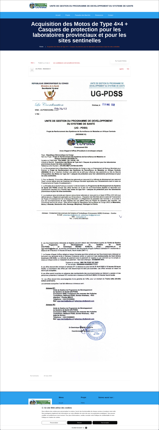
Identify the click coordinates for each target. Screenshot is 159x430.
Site (128, 69)
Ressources (99, 15)
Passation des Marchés (82, 15)
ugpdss (121, 69)
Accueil (58, 15)
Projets (67, 15)
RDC (32, 63)
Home (41, 46)
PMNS (83, 403)
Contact (110, 15)
